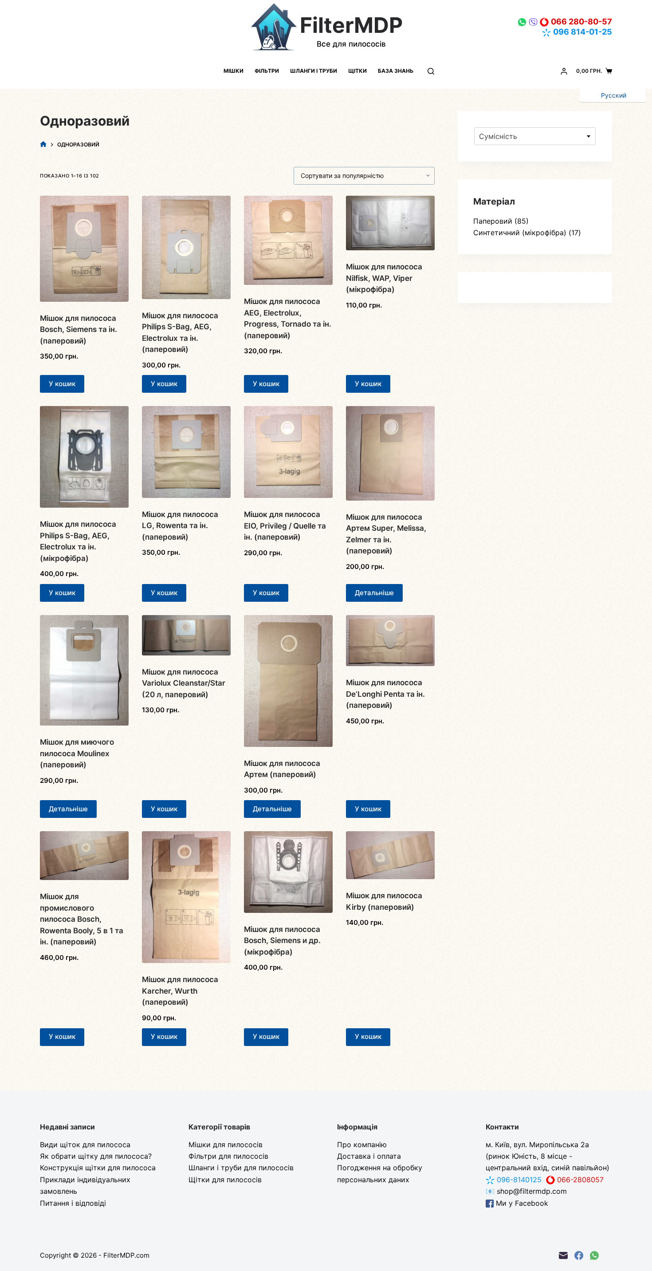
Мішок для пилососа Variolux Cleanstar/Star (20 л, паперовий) (183, 683)
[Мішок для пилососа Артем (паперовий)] (288, 680)
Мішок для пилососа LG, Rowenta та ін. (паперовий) (180, 525)
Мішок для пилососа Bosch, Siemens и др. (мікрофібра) (282, 940)
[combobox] (535, 136)
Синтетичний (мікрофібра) (519, 232)
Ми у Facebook (521, 1203)
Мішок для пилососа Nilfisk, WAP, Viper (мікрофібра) (384, 278)
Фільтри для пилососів (228, 1156)
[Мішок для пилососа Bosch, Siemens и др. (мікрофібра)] (288, 872)
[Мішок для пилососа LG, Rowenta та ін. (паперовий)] (186, 451)
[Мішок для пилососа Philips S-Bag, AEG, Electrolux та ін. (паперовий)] (186, 247)
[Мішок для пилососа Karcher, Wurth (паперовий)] (186, 897)
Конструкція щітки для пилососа (98, 1167)
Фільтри (267, 70)
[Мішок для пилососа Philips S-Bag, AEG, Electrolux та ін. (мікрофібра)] (84, 457)
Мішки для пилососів (226, 1144)
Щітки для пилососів (225, 1179)
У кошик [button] (62, 383)
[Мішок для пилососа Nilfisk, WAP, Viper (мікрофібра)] (390, 223)
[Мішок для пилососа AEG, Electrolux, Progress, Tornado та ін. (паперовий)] (288, 240)
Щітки (357, 70)
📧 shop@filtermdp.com (526, 1191)
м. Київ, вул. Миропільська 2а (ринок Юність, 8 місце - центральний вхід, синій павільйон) (547, 1156)
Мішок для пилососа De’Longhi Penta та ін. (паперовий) (385, 694)
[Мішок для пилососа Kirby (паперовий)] (390, 855)
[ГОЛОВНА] (43, 144)
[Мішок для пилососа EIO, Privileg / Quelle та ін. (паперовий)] (288, 452)
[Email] (563, 1255)
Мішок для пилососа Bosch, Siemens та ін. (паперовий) (78, 329)
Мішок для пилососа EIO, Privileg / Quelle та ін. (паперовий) (285, 525)
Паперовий (492, 221)
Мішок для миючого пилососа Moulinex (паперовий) (77, 753)
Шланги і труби (313, 70)
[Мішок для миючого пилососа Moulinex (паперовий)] (84, 670)
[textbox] (535, 136)
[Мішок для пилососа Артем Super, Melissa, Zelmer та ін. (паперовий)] (390, 453)
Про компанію (362, 1144)
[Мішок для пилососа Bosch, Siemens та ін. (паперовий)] (84, 249)
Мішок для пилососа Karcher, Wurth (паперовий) (180, 991)
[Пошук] (431, 71)
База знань (395, 70)
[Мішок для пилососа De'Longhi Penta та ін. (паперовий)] (390, 640)
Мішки (234, 70)
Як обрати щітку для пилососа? (96, 1156)
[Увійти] (564, 71)
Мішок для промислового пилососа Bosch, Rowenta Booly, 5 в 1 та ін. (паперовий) (81, 919)
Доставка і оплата (369, 1156)
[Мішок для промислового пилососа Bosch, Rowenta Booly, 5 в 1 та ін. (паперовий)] (84, 855)
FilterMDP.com (126, 1255)
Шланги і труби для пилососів (241, 1167)
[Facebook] (578, 1255)
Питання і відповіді (73, 1203)
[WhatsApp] (594, 1255)
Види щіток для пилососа (85, 1144)
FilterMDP (351, 25)
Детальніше (374, 592)
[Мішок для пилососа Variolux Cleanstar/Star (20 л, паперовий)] (186, 635)
